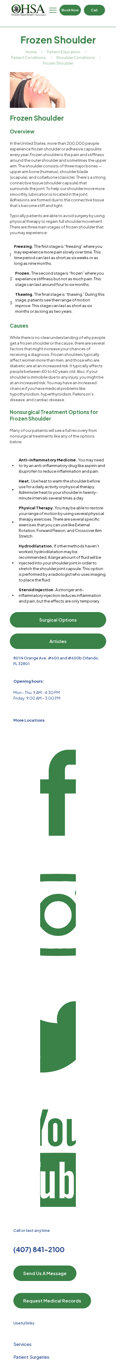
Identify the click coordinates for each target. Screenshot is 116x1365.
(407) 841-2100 (39, 1249)
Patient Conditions (28, 57)
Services (22, 1344)
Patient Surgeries (31, 1357)
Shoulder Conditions (75, 57)
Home (31, 51)
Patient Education (63, 51)
